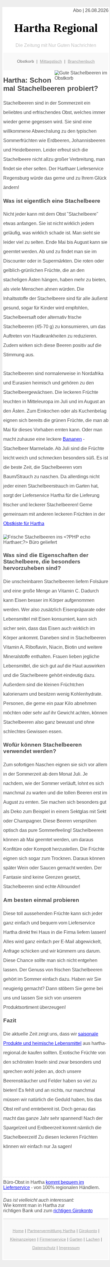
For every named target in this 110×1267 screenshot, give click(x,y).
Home (18, 1230)
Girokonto (88, 1230)
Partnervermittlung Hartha (51, 1230)
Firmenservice (53, 1239)
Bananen (72, 439)
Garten (76, 1239)
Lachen (93, 1239)
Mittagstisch (51, 61)
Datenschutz (43, 1247)
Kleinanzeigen (23, 1239)
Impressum (69, 1247)
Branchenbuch (81, 61)
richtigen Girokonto (73, 1210)
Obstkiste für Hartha (23, 523)
